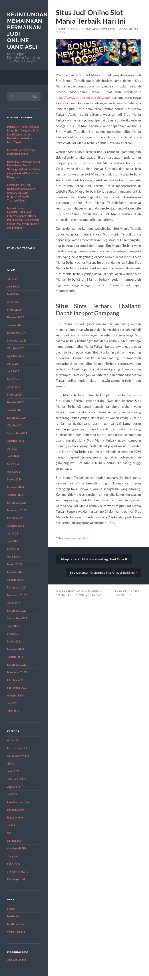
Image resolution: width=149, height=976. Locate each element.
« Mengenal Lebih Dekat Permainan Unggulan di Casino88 (93, 559)
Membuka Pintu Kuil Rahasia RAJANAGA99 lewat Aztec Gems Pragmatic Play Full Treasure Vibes (21, 192)
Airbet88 (12, 740)
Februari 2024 (15, 487)
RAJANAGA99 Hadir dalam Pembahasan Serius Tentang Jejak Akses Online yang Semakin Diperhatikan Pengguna (23, 169)
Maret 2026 (14, 309)
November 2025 (17, 340)
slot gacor (13, 856)
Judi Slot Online (16, 959)
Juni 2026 (13, 286)
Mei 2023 (13, 548)
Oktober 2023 (15, 518)
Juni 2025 (13, 371)
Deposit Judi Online (19, 748)
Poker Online (15, 817)
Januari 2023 (15, 579)
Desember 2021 (17, 610)
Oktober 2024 (15, 425)
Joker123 (13, 771)
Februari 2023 (15, 572)
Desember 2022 (17, 587)
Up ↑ (131, 595)
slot (9, 832)
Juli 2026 (12, 278)
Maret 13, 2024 (66, 29)
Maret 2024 (14, 479)
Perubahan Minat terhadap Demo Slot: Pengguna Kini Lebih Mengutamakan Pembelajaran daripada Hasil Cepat (23, 134)
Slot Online (13, 863)
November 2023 (17, 510)
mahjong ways (15, 809)
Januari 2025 (15, 410)
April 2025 (13, 386)
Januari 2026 (15, 325)
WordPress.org (16, 931)
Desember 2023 (17, 502)
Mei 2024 (13, 464)
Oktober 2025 (15, 348)
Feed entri (13, 916)
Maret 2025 (14, 394)
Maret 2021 (14, 641)
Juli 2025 (12, 363)
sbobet (11, 825)
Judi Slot (12, 794)
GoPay (11, 763)
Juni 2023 (13, 541)
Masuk (11, 908)
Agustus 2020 (15, 695)
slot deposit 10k (16, 848)
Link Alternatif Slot (18, 802)
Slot (59, 324)
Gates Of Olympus (18, 755)
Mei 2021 (13, 633)
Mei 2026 (13, 294)
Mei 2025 (13, 379)
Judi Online (14, 786)
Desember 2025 (17, 332)
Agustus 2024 (15, 440)
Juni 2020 (13, 710)
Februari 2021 (15, 649)
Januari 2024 (15, 494)
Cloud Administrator (98, 29)
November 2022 (17, 595)
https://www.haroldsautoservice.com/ (83, 97)
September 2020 (17, 687)
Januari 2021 (15, 656)
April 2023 (13, 556)
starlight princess (17, 871)
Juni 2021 (13, 626)
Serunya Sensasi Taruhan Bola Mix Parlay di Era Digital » (103, 572)
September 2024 (17, 433)
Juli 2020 (12, 703)
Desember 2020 (17, 664)
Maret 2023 (14, 564)
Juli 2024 (12, 448)
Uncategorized (16, 879)
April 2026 (13, 302)
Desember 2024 (17, 417)
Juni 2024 (13, 456)
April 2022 (13, 602)
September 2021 (17, 618)
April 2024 (13, 471)
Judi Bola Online (17, 779)
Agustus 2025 (15, 356)
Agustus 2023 (15, 525)
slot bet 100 (14, 840)
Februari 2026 (15, 317)
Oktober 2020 (15, 680)
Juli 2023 (12, 533)
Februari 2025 (15, 402)
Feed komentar (16, 924)
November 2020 (17, 672)
